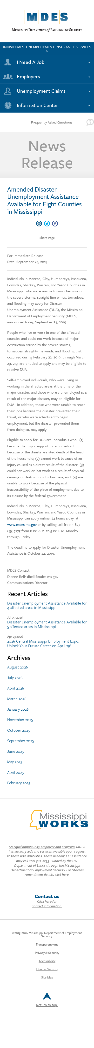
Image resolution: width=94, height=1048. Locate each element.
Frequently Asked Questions (51, 122)
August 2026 (17, 667)
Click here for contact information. (47, 903)
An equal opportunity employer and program (42, 846)
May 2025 (14, 762)
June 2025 (15, 751)
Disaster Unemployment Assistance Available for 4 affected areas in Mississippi (47, 605)
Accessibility (47, 961)
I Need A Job (31, 62)
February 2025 (18, 783)
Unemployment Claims (41, 90)
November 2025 (20, 719)
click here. (62, 874)
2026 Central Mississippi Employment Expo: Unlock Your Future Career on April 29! (43, 643)
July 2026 (15, 678)
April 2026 (15, 688)
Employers (28, 76)
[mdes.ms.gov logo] (47, 30)
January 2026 (18, 709)
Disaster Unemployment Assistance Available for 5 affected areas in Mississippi (47, 624)
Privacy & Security (47, 952)
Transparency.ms (47, 944)
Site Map (47, 977)
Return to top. (47, 1004)
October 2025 (18, 730)
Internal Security (47, 969)
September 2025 (20, 741)
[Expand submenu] (88, 60)
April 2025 (15, 772)
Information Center (37, 105)
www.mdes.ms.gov (22, 524)
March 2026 (17, 699)
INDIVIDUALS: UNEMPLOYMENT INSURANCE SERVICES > (47, 49)
